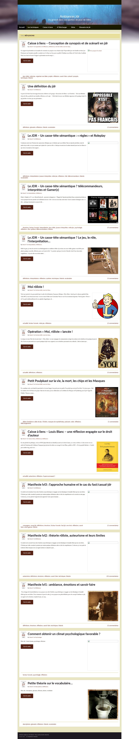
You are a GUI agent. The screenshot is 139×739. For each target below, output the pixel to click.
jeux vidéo (26, 76)
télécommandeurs (73, 176)
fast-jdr (63, 525)
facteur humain (34, 227)
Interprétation (32, 193)
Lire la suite (27, 60)
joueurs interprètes (45, 176)
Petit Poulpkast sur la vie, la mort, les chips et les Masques (66, 381)
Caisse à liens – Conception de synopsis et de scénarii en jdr (68, 43)
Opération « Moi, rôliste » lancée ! (50, 331)
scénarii (70, 76)
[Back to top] (134, 734)
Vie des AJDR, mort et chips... (63, 46)
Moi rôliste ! (36, 286)
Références (52, 46)
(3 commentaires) (112, 278)
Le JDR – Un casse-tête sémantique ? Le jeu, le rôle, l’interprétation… (62, 239)
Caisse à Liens (48, 27)
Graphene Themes (32, 736)
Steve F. (31, 46)
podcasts (67, 422)
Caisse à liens (31, 438)
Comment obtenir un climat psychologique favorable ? (64, 634)
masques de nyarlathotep (56, 422)
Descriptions (38, 686)
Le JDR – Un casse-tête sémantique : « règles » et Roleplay (66, 135)
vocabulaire (51, 127)
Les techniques (33, 27)
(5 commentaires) (112, 525)
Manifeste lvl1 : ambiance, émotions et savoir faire (61, 584)
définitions (26, 127)
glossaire (32, 127)
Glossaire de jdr (84, 27)
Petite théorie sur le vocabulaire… (50, 683)
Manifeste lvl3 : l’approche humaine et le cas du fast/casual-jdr (69, 484)
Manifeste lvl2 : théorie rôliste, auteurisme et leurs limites (66, 535)
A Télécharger (62, 27)
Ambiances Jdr (69, 16)
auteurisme (32, 476)
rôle (66, 176)
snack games (28, 527)
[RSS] (20, 2)
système (33, 229)
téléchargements (26, 423)
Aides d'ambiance (28, 422)
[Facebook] (23, 2)
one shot (69, 525)
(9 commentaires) (112, 227)
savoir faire (63, 76)
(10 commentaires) (112, 576)
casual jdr (33, 525)
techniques (24, 78)
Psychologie (38, 637)
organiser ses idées (42, 76)
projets (50, 76)
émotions (26, 227)
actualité (25, 323)
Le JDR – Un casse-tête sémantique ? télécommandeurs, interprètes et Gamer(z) (65, 188)
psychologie (78, 227)
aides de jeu (38, 422)
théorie (30, 78)
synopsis (75, 76)
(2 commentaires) (112, 127)
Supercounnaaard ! (49, 476)
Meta (73, 27)
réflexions (56, 76)
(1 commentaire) (113, 422)
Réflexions (38, 89)
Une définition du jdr (42, 86)
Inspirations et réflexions (41, 46)
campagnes (26, 525)
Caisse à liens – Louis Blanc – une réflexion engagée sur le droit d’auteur (70, 433)
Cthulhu (44, 422)
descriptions (26, 724)
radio (72, 422)
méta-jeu (32, 76)
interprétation (34, 176)
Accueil (22, 27)
